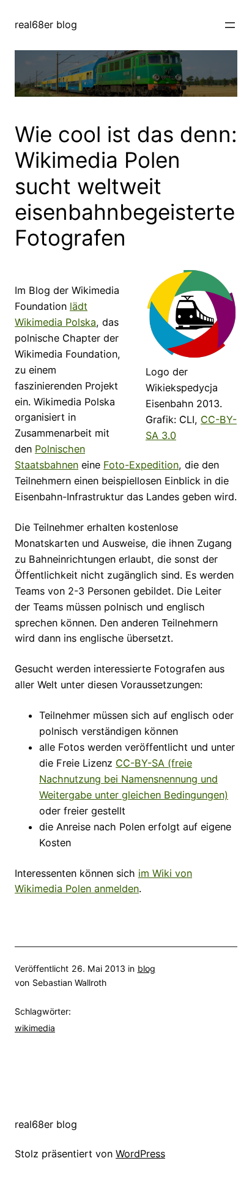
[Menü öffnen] (230, 25)
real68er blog (46, 24)
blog (146, 968)
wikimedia (35, 1028)
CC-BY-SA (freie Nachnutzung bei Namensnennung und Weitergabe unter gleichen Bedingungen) (133, 779)
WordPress (140, 1154)
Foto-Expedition (141, 465)
